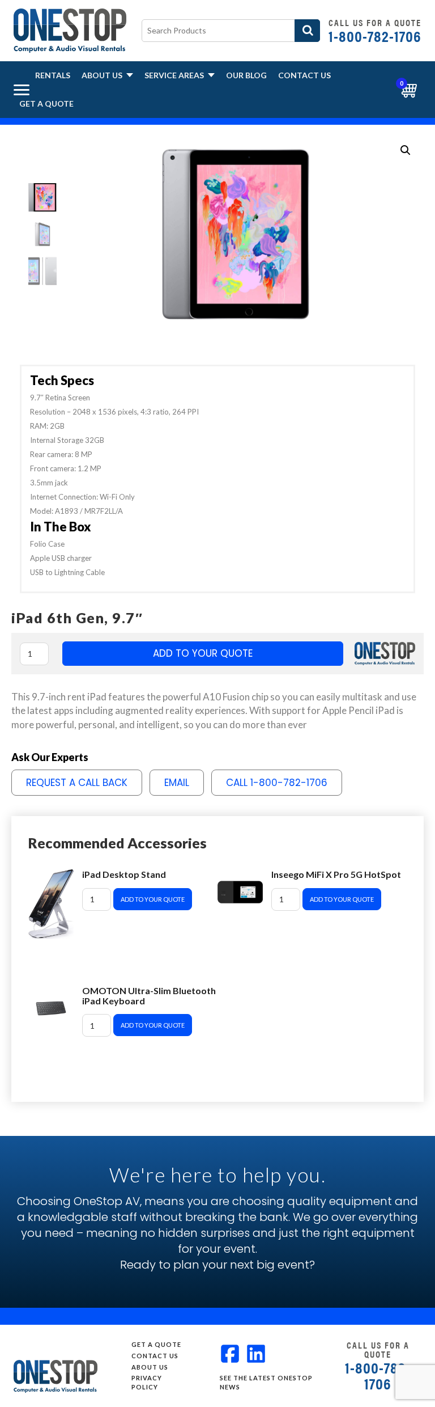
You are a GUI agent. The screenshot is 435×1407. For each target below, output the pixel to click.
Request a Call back (76, 782)
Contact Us (304, 75)
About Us (103, 75)
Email (176, 782)
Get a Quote (46, 103)
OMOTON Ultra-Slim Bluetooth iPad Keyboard (149, 995)
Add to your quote (203, 653)
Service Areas (175, 75)
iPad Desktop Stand (124, 874)
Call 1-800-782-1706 (276, 782)
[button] (405, 150)
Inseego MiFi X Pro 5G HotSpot (336, 874)
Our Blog (246, 75)
